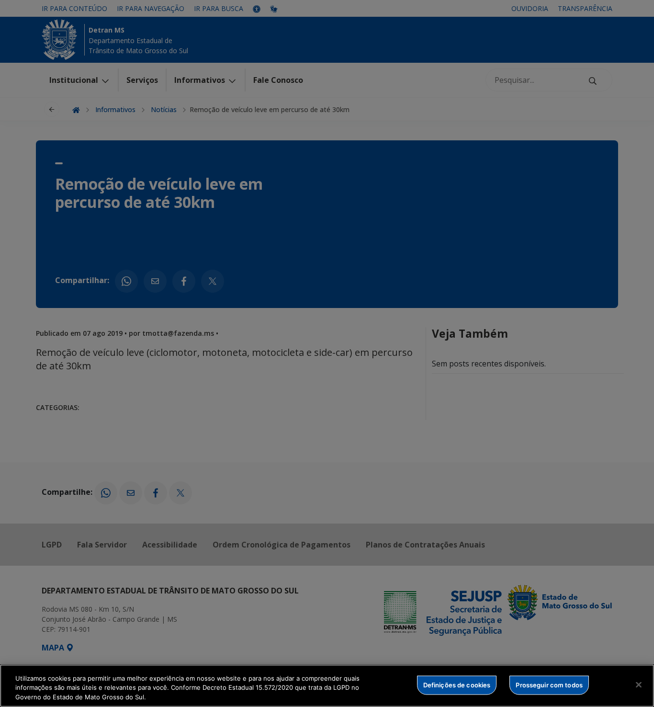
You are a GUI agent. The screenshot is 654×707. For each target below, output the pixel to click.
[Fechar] (638, 684)
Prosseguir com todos (549, 684)
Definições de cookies (457, 684)
